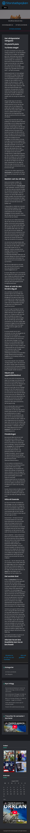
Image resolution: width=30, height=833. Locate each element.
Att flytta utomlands (10, 672)
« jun (4, 799)
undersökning (12, 579)
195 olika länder (21, 185)
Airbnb (6, 571)
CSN (20, 349)
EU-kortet (9, 446)
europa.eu (7, 429)
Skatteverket (8, 172)
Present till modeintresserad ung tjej (14, 707)
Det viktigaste (9, 674)
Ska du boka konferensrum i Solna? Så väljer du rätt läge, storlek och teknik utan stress (15, 689)
